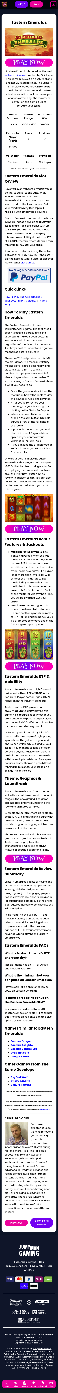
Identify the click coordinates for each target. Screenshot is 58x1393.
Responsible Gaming (25, 1261)
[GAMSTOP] (42, 1302)
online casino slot (15, 75)
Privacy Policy (37, 1265)
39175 (14, 1357)
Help (41, 1261)
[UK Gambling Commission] (21, 1312)
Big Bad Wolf (19, 1077)
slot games (27, 262)
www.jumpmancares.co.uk (29, 1340)
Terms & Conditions (16, 1265)
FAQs (8, 304)
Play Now (16, 1222)
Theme (42, 300)
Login (21, 4)
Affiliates (29, 1269)
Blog (50, 1265)
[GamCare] (16, 1302)
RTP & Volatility (27, 300)
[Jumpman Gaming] (29, 1255)
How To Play (12, 297)
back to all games (42, 1222)
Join (36, 4)
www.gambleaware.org (27, 1337)
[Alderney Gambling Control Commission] (29, 1320)
